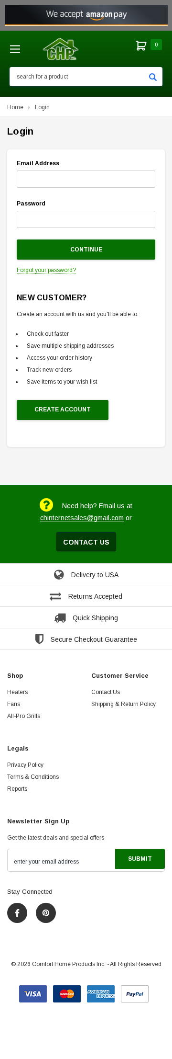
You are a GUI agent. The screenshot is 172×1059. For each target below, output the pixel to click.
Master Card (67, 990)
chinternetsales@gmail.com (82, 518)
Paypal (135, 990)
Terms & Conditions (33, 777)
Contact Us (86, 542)
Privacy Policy (25, 765)
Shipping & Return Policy (123, 704)
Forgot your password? (46, 270)
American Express (101, 990)
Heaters (17, 692)
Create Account (62, 409)
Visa (33, 990)
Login (42, 107)
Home (15, 107)
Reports (17, 789)
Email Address (38, 163)
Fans (13, 704)
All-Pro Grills (23, 716)
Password (31, 203)
